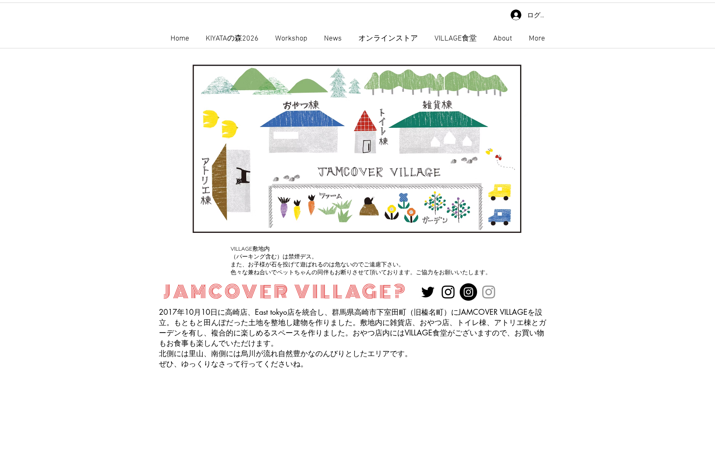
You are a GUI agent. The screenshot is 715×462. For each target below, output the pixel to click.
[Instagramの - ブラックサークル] (468, 292)
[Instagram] (448, 292)
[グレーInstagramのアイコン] (488, 292)
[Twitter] (428, 292)
